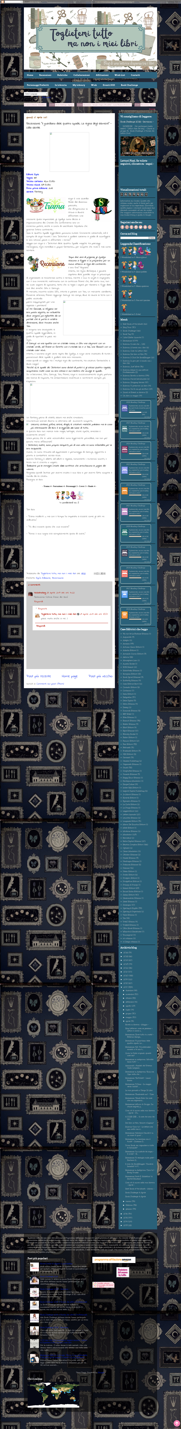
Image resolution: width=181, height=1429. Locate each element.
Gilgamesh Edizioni (131, 764)
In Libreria (61, 85)
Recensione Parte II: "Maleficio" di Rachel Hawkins (139, 1177)
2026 (126, 952)
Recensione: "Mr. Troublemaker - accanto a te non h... (138, 1048)
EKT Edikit (127, 714)
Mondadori (127, 834)
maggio (129, 1017)
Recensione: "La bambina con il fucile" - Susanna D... (137, 1140)
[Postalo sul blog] (97, 573)
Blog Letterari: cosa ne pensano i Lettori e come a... (138, 1029)
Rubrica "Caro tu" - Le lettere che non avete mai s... (139, 1128)
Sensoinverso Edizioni (132, 898)
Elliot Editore (128, 727)
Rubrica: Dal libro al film (133, 354)
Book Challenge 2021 (49, 1276)
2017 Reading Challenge (135, 588)
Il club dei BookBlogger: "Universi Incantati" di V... (139, 1165)
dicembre (130, 990)
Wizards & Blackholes (132, 932)
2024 (126, 960)
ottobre (129, 998)
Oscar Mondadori (130, 851)
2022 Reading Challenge (135, 484)
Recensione (58, 578)
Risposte (42, 609)
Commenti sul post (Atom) (50, 684)
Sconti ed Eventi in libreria (134, 392)
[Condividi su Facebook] (102, 573)
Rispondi (38, 601)
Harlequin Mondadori (132, 781)
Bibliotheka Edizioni (131, 670)
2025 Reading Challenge (135, 422)
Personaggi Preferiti (38, 85)
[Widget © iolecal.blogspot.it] (177, 1428)
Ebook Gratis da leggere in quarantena (56, 1264)
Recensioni (45, 75)
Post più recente (38, 676)
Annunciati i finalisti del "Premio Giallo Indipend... (138, 1066)
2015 (125, 1218)
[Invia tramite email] (95, 573)
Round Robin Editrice (131, 891)
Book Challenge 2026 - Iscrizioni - (137, 121)
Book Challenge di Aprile (135, 1192)
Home (30, 75)
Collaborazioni (81, 75)
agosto (129, 1006)
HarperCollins (128, 784)
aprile (128, 1021)
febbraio (129, 1205)
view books (147, 417)
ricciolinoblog (40, 593)
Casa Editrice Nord (131, 684)
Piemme (126, 868)
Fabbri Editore (129, 737)
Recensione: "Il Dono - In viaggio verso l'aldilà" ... (138, 1085)
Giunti (125, 767)
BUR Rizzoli (128, 667)
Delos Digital (128, 700)
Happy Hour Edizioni (131, 778)
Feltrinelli (126, 747)
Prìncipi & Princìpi (130, 885)
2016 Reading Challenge (135, 609)
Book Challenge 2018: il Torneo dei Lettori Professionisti (63, 1302)
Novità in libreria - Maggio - (137, 1024)
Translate (46, 97)
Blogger (101, 1372)
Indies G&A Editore (131, 788)
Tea (124, 918)
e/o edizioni (127, 938)
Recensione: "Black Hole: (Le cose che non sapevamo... (138, 1099)
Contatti (135, 75)
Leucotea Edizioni (130, 818)
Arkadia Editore (129, 650)
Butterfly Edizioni (130, 680)
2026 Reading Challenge (135, 402)
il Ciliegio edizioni (130, 942)
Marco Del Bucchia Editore (134, 824)
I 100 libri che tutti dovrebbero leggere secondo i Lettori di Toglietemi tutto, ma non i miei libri (63, 1341)
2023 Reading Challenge (135, 464)
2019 (125, 979)
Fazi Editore (128, 744)
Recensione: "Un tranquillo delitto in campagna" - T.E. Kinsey (64, 105)
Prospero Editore (130, 878)
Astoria (126, 657)
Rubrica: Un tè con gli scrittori (135, 389)
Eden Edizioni (128, 717)
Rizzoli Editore (129, 888)
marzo (129, 1201)
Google (148, 215)
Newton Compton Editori (133, 844)
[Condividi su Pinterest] (104, 573)
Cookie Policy (129, 215)
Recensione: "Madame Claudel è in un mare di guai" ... (139, 1134)
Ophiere (126, 848)
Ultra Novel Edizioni (131, 928)
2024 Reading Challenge (135, 443)
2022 (126, 968)
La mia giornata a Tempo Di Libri (139, 1090)
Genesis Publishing (131, 761)
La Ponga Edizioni (130, 808)
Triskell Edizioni (129, 925)
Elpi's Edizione (43, 578)
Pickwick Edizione (130, 865)
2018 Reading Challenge (135, 567)
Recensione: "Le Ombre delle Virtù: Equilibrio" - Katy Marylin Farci (118, 105)
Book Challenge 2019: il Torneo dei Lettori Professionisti (63, 1315)
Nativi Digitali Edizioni (132, 841)
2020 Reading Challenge (135, 526)
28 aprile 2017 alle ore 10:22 (60, 593)
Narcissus (127, 838)
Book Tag (127, 334)
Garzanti (126, 757)
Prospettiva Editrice (131, 881)
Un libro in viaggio (130, 396)
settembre (130, 1002)
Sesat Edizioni (129, 901)
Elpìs (36, 174)
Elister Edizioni (129, 724)
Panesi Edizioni (129, 858)
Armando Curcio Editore (133, 654)
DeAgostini (127, 697)
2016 (125, 1214)
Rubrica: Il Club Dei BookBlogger (137, 357)
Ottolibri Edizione (130, 855)
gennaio (129, 1209)
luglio (128, 1010)
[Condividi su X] (100, 573)
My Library (79, 85)
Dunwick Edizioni (130, 711)
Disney (125, 707)
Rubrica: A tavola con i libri (134, 347)
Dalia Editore (128, 694)
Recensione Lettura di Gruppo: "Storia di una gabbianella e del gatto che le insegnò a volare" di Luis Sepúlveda (63, 1356)
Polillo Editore (129, 875)
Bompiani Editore (130, 674)
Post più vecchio (100, 676)
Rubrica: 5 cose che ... (132, 344)
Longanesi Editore (130, 821)
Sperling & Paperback (132, 911)
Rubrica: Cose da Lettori (133, 351)
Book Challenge (129, 85)
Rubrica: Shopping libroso (133, 382)
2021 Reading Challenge (135, 505)
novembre (130, 994)
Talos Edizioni (128, 915)
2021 (125, 972)
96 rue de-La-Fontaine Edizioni (135, 634)
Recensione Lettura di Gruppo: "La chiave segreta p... (139, 1105)
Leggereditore (128, 811)
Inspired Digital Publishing (134, 791)
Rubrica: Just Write (131, 367)
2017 (125, 987)
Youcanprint (128, 935)
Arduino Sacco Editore (132, 647)
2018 (125, 983)
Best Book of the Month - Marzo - (139, 1189)
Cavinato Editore (130, 687)
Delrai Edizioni (129, 704)
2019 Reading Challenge (135, 547)
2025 (126, 956)
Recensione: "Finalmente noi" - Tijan (139, 1094)
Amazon (126, 644)
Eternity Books (129, 734)
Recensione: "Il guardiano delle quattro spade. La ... (137, 1042)
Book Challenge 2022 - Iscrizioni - (54, 1327)
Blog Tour (127, 327)
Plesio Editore (128, 871)
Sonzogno (127, 905)
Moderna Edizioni (130, 831)
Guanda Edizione (130, 774)
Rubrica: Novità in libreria (134, 375)
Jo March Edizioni (130, 794)
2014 (125, 1221)
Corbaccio (127, 691)
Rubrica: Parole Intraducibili (135, 379)
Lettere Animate (129, 814)
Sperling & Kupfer (130, 908)
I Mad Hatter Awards (132, 337)
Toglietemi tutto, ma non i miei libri (58, 614)
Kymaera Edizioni (130, 801)
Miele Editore (128, 828)
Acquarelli (127, 637)
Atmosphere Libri (130, 660)
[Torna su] (176, 1423)
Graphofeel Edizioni (131, 771)
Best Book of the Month (133, 324)
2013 (125, 1225)
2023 (126, 964)
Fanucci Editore (129, 741)
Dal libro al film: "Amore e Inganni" (139, 1123)
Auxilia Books (129, 664)
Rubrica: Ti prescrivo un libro (135, 386)
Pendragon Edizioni (131, 861)
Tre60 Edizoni (129, 922)
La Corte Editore (130, 804)
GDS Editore (128, 754)
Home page (70, 676)
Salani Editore (129, 895)
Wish (94, 85)
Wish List (120, 75)
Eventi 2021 (109, 85)
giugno (129, 1013)
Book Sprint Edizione (131, 677)
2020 (126, 975)
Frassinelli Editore (130, 751)
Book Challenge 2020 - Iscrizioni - (55, 1289)
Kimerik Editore (129, 798)
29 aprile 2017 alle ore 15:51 (94, 614)
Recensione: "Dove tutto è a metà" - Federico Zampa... (139, 1035)
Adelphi (126, 640)
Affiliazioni (102, 75)
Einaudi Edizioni (129, 721)
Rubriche (62, 75)
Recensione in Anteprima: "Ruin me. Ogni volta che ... (139, 1073)
